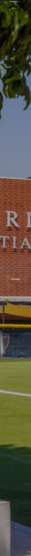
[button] (1, 2)
